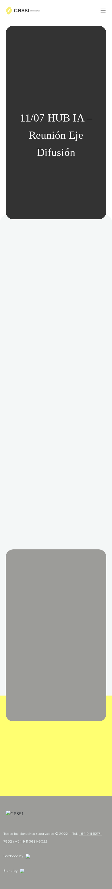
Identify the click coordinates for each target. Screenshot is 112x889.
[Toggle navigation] (103, 10)
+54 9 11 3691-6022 (31, 841)
